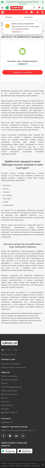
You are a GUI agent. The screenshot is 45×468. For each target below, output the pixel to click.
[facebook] (3, 435)
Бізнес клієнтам (7, 405)
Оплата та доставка (9, 376)
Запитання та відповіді (10, 364)
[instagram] (10, 435)
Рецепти (4, 398)
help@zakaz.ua (7, 422)
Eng (15, 350)
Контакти (5, 401)
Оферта (4, 383)
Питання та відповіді (9, 380)
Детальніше (23, 3)
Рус (9, 350)
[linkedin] (16, 435)
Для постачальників (9, 394)
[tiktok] (23, 435)
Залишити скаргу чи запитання (13, 367)
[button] (34, 7)
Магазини (5, 409)
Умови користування (9, 391)
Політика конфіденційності (11, 387)
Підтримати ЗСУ (7, 354)
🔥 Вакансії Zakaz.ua (9, 412)
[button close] (43, 2)
